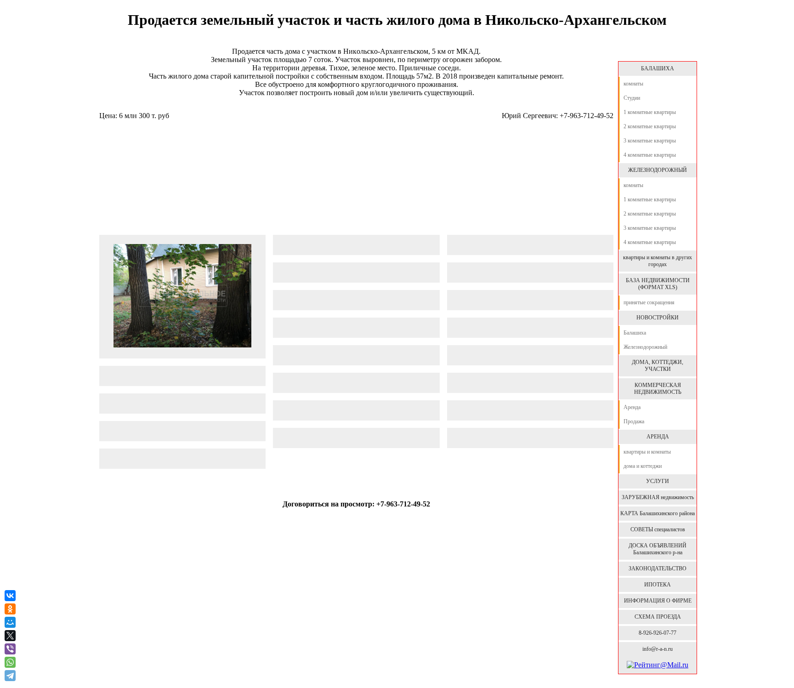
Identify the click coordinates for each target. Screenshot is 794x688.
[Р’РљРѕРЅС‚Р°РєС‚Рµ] (10, 595)
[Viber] (10, 648)
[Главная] (657, 51)
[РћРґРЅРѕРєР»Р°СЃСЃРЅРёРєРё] (10, 608)
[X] (10, 635)
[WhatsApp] (10, 662)
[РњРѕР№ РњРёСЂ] (10, 622)
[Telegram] (11, 675)
